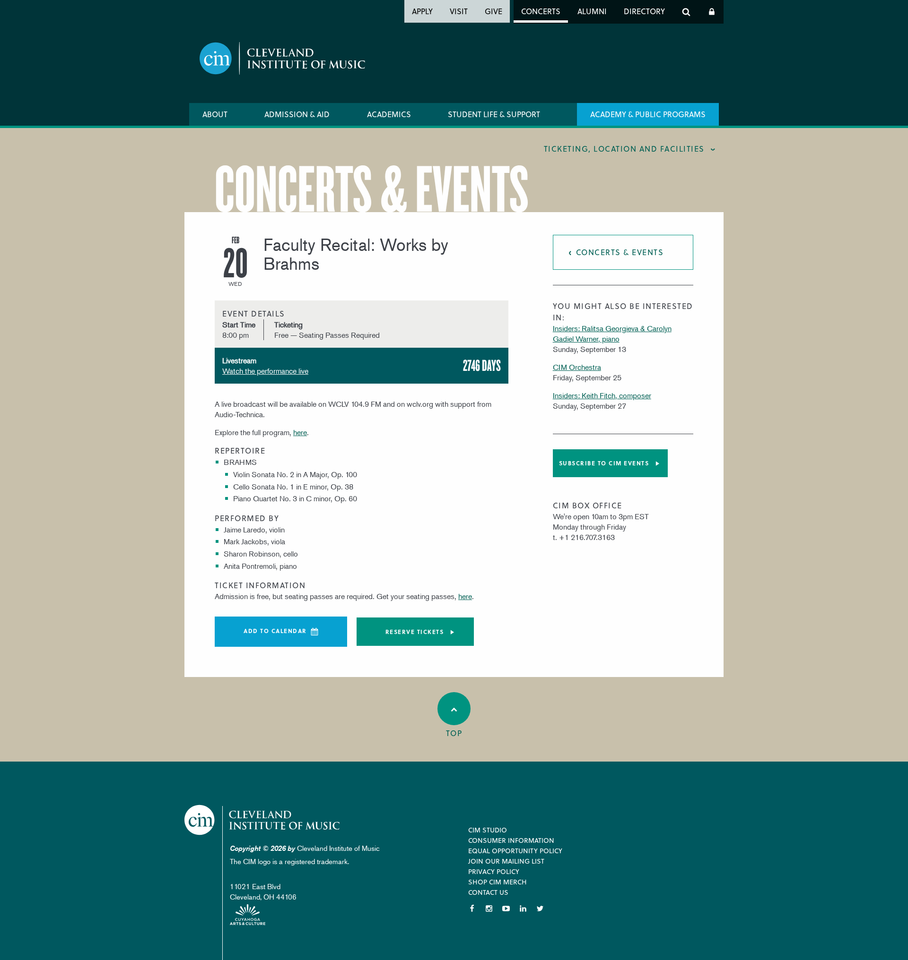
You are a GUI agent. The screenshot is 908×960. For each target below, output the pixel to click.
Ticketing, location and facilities (624, 148)
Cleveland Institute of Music (262, 820)
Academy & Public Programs (648, 114)
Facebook (472, 908)
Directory (644, 11)
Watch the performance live (265, 371)
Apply (422, 11)
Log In (711, 12)
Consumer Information (511, 840)
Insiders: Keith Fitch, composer (602, 395)
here (300, 432)
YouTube (506, 908)
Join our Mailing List (506, 861)
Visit (459, 11)
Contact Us (488, 892)
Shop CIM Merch (497, 882)
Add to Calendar (275, 630)
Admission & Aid (297, 114)
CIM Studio (487, 830)
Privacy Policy (493, 871)
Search (686, 12)
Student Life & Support (494, 114)
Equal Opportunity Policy (515, 851)
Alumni (592, 11)
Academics (389, 114)
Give (493, 11)
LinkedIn (523, 908)
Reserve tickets (414, 631)
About (214, 114)
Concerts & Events (620, 252)
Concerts (540, 11)
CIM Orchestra (577, 367)
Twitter (540, 908)
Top (454, 733)
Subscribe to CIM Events (604, 463)
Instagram (489, 908)
